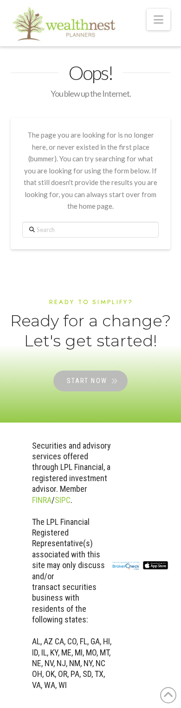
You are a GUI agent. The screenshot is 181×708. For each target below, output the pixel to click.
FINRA (42, 500)
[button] (158, 19)
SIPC (63, 500)
